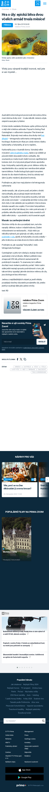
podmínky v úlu (8, 237)
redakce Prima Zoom (22, 27)
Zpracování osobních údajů (31, 747)
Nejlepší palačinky (33, 709)
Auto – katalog (33, 695)
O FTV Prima (9, 731)
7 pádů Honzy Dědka (13, 699)
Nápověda (27, 752)
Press (26, 735)
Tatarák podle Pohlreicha (20, 702)
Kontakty (27, 742)
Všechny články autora (33, 310)
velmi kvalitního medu (19, 153)
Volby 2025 (27, 699)
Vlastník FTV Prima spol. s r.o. (13, 757)
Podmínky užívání (11, 746)
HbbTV (7, 742)
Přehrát (8, 549)
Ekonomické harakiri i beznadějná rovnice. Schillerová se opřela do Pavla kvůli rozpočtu (23, 656)
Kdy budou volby (31, 692)
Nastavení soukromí (31, 762)
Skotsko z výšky (10, 552)
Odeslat (41, 342)
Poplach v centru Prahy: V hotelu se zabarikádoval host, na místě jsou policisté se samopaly (24, 644)
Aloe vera (35, 702)
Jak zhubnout (16, 684)
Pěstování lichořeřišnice (15, 706)
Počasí (20, 692)
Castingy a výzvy (29, 739)
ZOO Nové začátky (17, 695)
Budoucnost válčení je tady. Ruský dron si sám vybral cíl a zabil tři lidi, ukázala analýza (24, 633)
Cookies (8, 752)
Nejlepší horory (13, 688)
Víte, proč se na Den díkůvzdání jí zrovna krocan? (17, 487)
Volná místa (9, 735)
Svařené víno (39, 699)
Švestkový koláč (24, 713)
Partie (13, 692)
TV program (25, 688)
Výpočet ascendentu (35, 706)
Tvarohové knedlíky (16, 709)
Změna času (37, 688)
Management (28, 731)
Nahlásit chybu (10, 762)
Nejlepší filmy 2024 (30, 684)
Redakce (27, 756)
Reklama (8, 739)
